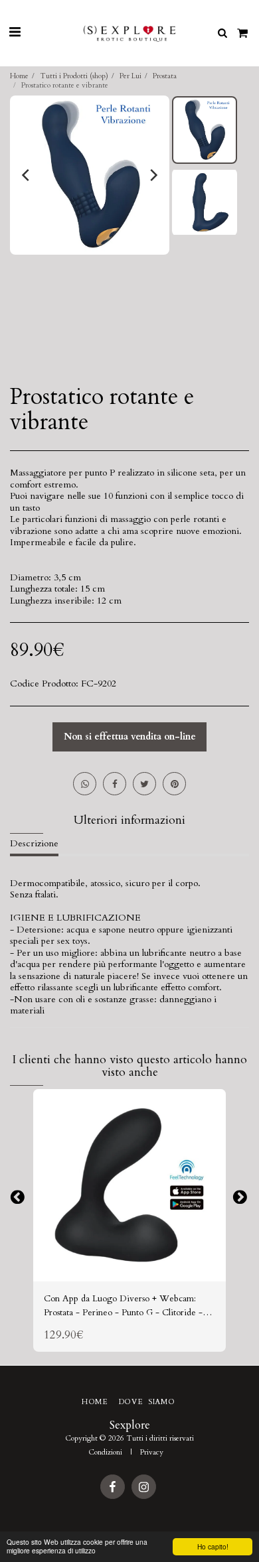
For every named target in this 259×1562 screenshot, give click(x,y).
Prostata (165, 76)
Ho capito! (212, 1546)
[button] (14, 32)
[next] (153, 175)
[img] (129, 1185)
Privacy (151, 1452)
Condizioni (105, 1452)
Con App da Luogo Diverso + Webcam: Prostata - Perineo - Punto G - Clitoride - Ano (123, 1306)
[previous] (27, 175)
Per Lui (130, 76)
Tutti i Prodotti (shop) (74, 76)
